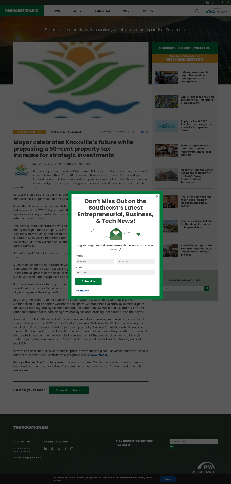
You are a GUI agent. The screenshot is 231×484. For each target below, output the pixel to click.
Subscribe (88, 281)
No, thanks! (82, 290)
